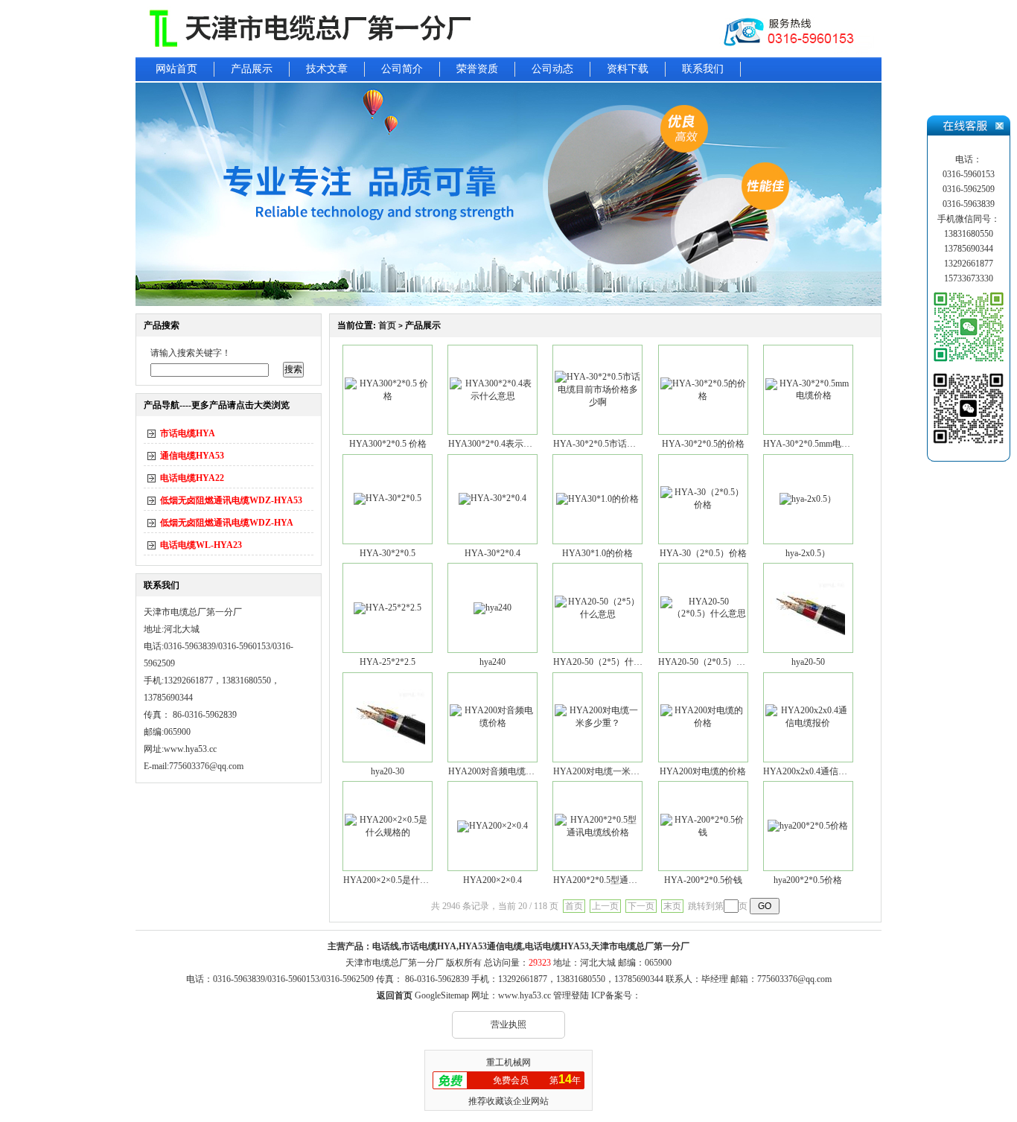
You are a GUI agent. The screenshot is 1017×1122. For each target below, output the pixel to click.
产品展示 (251, 68)
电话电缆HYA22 (192, 478)
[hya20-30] (388, 742)
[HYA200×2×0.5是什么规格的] (387, 832)
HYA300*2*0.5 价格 (388, 444)
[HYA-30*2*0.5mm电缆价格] (808, 395)
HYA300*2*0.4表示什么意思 (503, 444)
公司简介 (402, 68)
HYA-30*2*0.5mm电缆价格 (815, 444)
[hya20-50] (808, 633)
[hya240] (492, 607)
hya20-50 (808, 662)
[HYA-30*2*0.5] (387, 498)
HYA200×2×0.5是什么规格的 (399, 880)
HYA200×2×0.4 (492, 880)
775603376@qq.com (794, 979)
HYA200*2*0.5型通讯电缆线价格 (617, 880)
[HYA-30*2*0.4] (492, 498)
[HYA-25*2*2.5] (387, 607)
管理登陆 (571, 995)
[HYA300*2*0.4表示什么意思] (492, 396)
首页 (387, 325)
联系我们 (703, 68)
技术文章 (327, 68)
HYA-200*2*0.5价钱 (703, 880)
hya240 (492, 662)
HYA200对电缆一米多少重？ (609, 771)
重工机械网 (508, 1062)
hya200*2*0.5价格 (808, 880)
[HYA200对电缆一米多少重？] (597, 723)
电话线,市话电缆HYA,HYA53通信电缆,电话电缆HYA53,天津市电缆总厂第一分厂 (530, 946)
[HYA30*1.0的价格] (597, 499)
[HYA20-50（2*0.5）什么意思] (703, 613)
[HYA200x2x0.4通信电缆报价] (808, 723)
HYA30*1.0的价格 (597, 553)
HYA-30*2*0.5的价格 (703, 444)
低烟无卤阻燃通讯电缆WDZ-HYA (226, 522)
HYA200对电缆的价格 (703, 771)
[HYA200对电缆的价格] (703, 723)
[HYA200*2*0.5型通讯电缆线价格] (597, 832)
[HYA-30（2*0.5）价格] (703, 505)
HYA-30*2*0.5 (387, 553)
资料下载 (627, 68)
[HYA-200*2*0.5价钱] (703, 832)
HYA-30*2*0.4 (492, 553)
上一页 (605, 906)
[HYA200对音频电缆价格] (492, 723)
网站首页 (176, 68)
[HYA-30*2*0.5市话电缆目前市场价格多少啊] (597, 402)
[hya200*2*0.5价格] (808, 825)
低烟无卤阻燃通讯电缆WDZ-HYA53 (231, 500)
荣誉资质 (477, 68)
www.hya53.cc (190, 749)
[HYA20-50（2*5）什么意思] (597, 614)
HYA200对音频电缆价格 (495, 771)
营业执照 (508, 1024)
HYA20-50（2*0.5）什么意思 (715, 662)
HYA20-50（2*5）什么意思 (606, 662)
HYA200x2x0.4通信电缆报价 (818, 771)
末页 (672, 906)
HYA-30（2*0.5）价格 (703, 553)
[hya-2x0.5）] (808, 499)
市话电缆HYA (187, 433)
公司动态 (552, 68)
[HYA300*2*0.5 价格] (387, 396)
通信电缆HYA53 (192, 455)
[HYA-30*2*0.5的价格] (703, 396)
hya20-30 (387, 771)
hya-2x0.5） (807, 553)
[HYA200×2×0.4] (492, 825)
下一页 (641, 906)
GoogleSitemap (442, 995)
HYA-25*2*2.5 (387, 662)
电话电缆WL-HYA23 (201, 545)
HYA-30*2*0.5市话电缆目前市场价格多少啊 (639, 444)
